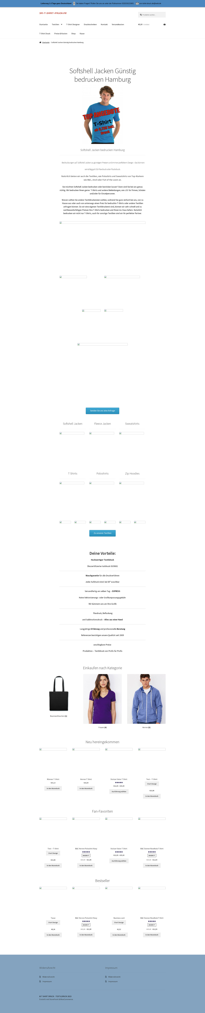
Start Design (152, 784)
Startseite (43, 24)
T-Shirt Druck (44, 33)
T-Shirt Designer (73, 24)
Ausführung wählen (119, 791)
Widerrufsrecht (48, 977)
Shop (73, 33)
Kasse (82, 33)
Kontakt (104, 24)
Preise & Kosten (60, 33)
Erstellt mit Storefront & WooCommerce (56, 999)
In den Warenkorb (53, 788)
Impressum (47, 981)
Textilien (55, 24)
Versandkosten (118, 24)
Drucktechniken (90, 24)
